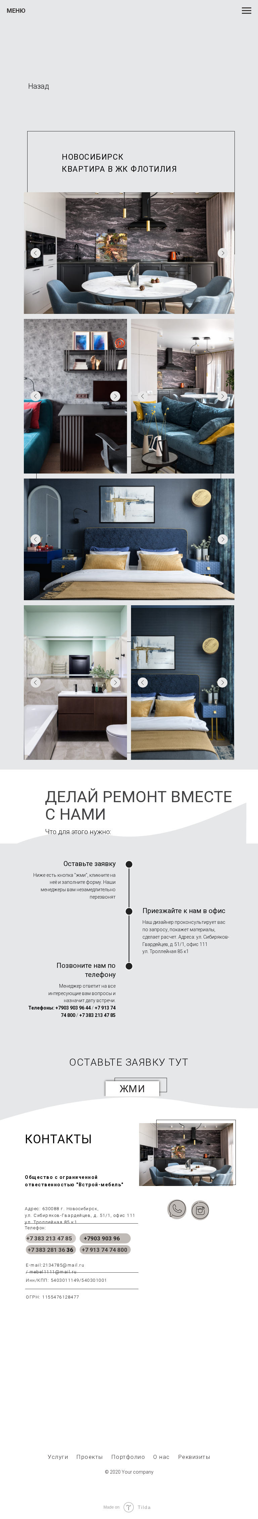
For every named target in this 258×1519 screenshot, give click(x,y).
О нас (161, 1456)
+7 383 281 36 (46, 1249)
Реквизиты (194, 1456)
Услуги (58, 1456)
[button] (132, 1089)
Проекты (89, 1456)
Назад (38, 86)
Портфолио (128, 1456)
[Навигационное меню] (246, 10)
